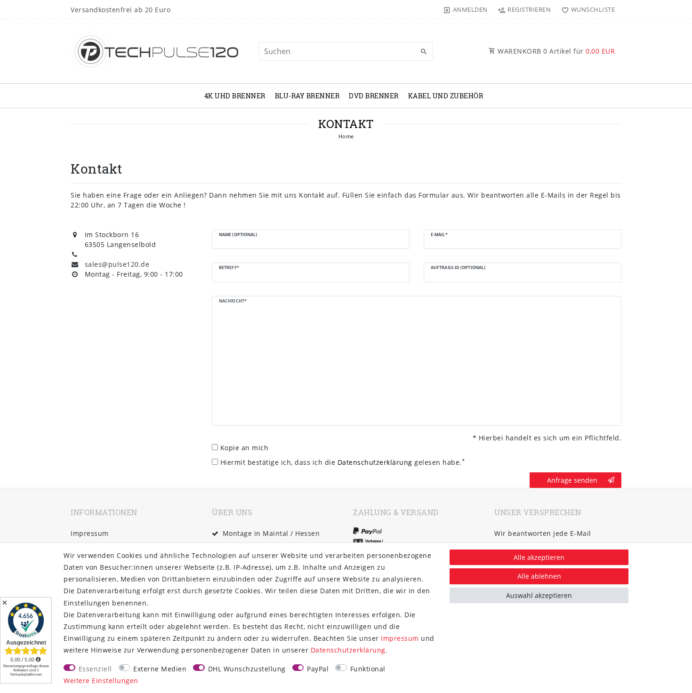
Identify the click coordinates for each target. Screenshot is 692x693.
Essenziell (95, 668)
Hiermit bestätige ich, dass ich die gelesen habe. (342, 462)
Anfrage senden (572, 480)
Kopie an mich (244, 447)
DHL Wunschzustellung (247, 668)
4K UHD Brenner (235, 95)
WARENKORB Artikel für (555, 51)
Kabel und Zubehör (445, 95)
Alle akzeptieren (539, 557)
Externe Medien (159, 668)
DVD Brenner (374, 95)
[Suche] (424, 51)
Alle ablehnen (539, 576)
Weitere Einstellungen (101, 680)
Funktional (368, 668)
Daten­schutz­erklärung (348, 649)
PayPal (318, 668)
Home (346, 136)
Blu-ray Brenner (307, 95)
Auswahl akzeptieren (539, 595)
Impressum (90, 533)
